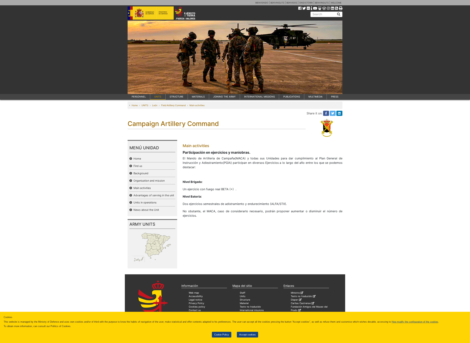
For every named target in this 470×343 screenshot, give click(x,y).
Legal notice (195, 299)
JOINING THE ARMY (224, 96)
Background (140, 173)
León (154, 105)
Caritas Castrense (301, 303)
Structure (245, 299)
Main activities (197, 105)
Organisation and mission (148, 180)
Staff (242, 292)
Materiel (244, 303)
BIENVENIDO (261, 2)
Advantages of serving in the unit (153, 195)
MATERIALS (198, 96)
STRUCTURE (176, 96)
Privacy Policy (196, 303)
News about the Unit (145, 209)
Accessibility (196, 296)
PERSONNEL (139, 96)
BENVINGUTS (277, 2)
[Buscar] (338, 14)
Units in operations (144, 202)
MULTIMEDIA (315, 96)
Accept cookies (247, 334)
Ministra (295, 292)
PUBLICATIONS (291, 96)
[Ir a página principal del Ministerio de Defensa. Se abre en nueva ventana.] (151, 13)
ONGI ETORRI (306, 2)
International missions (252, 310)
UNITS (157, 96)
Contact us (195, 310)
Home (135, 105)
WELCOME (336, 2)
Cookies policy (197, 306)
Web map (194, 292)
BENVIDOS (291, 2)
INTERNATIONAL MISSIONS (259, 96)
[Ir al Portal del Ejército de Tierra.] (189, 13)
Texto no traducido (250, 306)
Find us (137, 165)
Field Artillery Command (173, 105)
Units (242, 296)
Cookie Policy (221, 334)
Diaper (294, 299)
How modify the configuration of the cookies (415, 321)
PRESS (334, 96)
